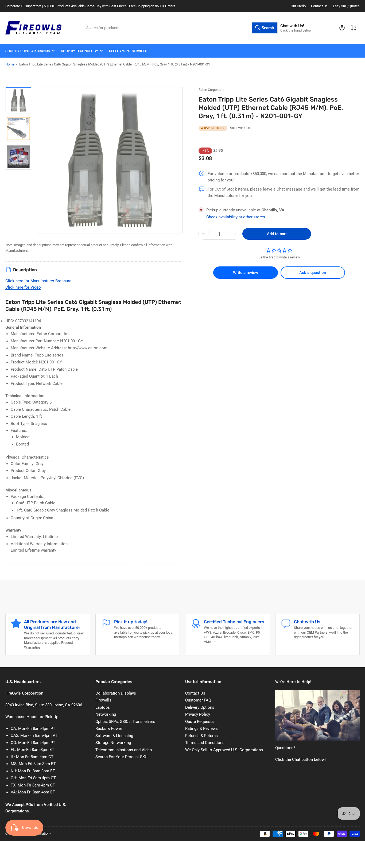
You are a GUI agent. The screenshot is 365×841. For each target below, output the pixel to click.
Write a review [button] (245, 272)
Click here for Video (23, 287)
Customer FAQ (198, 700)
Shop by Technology (79, 51)
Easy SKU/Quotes (346, 6)
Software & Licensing (114, 735)
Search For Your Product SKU (121, 756)
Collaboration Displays (115, 693)
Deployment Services (128, 51)
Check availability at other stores (235, 217)
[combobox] (180, 28)
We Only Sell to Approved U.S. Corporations (224, 749)
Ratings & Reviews (201, 728)
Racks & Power (108, 728)
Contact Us (319, 6)
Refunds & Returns (201, 735)
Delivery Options (199, 707)
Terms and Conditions (204, 742)
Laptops (102, 707)
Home (9, 64)
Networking (105, 714)
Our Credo (298, 6)
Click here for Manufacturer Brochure (38, 280)
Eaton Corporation (212, 90)
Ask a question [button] (312, 272)
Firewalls (103, 700)
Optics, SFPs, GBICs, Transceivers (125, 721)
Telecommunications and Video (123, 749)
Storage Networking (113, 742)
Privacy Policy (197, 714)
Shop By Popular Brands (27, 51)
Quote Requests (199, 721)
